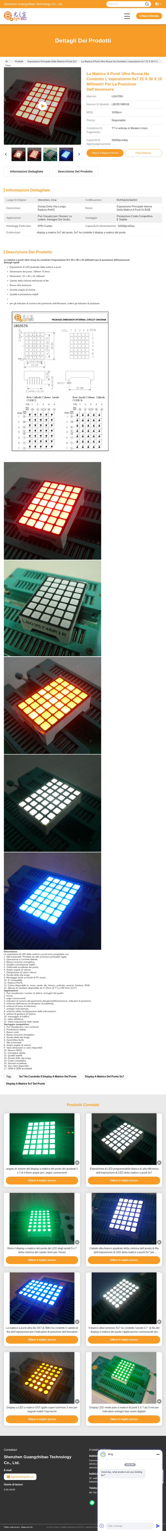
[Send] (157, 1525)
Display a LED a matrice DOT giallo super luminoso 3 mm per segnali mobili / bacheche (42, 1409)
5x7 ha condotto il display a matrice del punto (48, 1076)
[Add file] (102, 1525)
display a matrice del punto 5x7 (104, 1076)
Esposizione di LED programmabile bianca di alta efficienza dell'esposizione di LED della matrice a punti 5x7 (124, 1170)
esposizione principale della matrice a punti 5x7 (52, 61)
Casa (8, 61)
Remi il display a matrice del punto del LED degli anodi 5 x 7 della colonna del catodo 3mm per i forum (42, 1250)
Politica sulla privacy (12, 1527)
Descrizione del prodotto (75, 171)
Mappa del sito (27, 1527)
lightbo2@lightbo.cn (22, 1476)
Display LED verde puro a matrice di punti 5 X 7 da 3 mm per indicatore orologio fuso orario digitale (124, 1409)
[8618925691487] (92, 1503)
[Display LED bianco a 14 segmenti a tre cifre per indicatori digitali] (42, 106)
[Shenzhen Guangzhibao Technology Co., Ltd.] (22, 16)
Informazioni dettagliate (26, 171)
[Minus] (158, 1454)
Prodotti (19, 61)
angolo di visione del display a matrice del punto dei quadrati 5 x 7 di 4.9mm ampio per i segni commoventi (42, 1170)
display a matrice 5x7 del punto (25, 1083)
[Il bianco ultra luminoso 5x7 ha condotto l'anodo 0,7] (124, 1298)
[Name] (147, 4)
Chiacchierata (149, 16)
